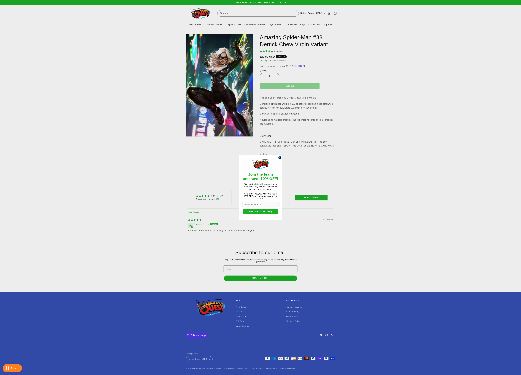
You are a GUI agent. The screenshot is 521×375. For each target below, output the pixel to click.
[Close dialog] (279, 157)
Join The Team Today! (260, 211)
